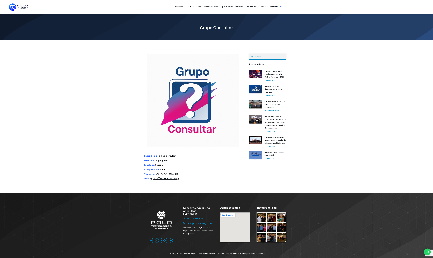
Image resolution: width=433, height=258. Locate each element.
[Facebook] (152, 240)
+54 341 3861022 (195, 218)
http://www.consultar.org (166, 178)
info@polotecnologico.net (200, 223)
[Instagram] (157, 240)
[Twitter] (162, 240)
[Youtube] (171, 240)
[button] (271, 227)
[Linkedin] (166, 240)
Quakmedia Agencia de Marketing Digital (248, 253)
